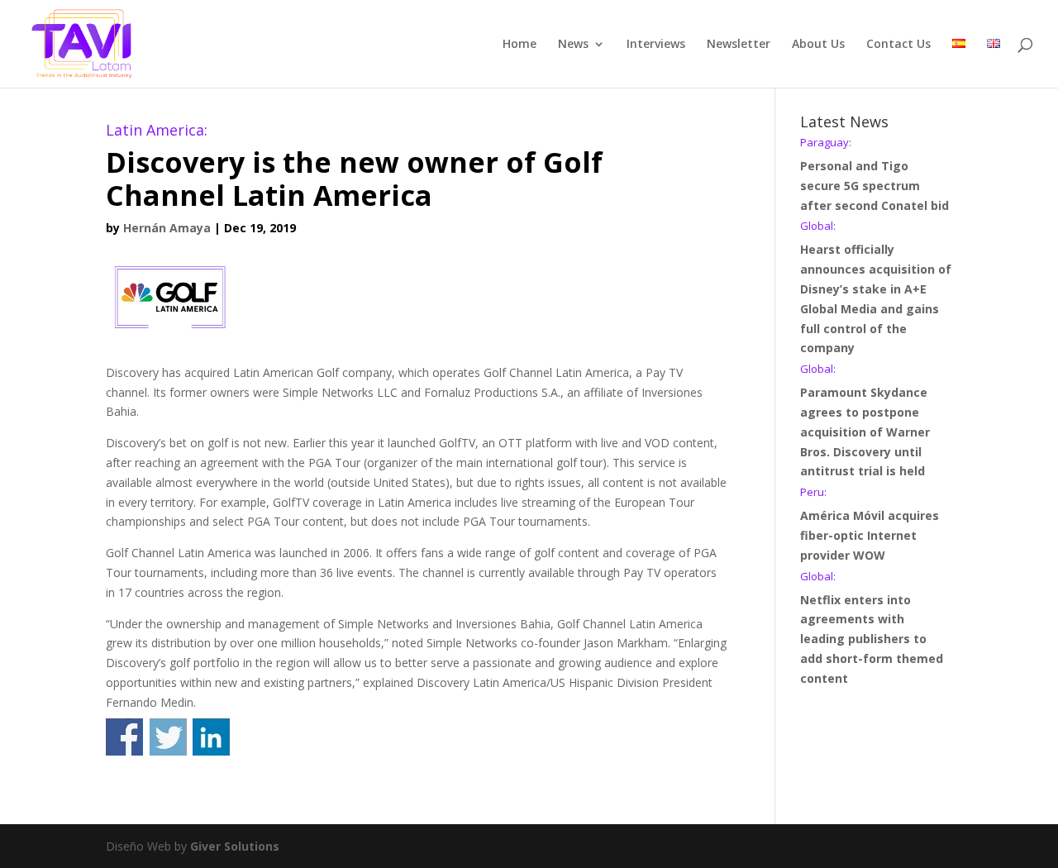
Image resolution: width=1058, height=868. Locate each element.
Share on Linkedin (211, 737)
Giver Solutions (234, 846)
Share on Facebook (124, 737)
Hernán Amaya (167, 228)
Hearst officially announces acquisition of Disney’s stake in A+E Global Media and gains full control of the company (875, 288)
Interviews (656, 44)
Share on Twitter (168, 737)
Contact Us (898, 44)
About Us (818, 44)
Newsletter (738, 44)
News (573, 44)
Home (519, 44)
